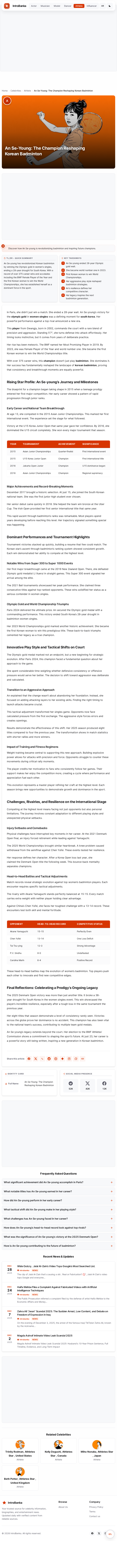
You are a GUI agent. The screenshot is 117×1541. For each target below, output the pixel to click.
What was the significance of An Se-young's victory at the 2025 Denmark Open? (51, 1236)
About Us (63, 1507)
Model (57, 6)
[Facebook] (92, 1533)
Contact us (94, 1516)
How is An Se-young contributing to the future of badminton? (40, 1245)
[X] (99, 1533)
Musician (45, 6)
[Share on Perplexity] (69, 1058)
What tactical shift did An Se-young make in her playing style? (40, 1209)
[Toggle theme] (109, 6)
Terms (92, 1511)
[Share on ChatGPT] (55, 1058)
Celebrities (16, 90)
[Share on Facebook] (29, 1058)
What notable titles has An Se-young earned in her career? (38, 1191)
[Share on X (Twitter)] (35, 1058)
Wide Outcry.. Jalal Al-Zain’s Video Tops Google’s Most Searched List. (56, 1266)
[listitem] (20, 1450)
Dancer (67, 6)
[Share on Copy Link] (82, 1058)
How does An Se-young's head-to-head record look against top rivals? (45, 1227)
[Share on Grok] (76, 1058)
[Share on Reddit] (49, 1058)
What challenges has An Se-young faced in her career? (36, 1218)
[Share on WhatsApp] (42, 1058)
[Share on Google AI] (62, 1058)
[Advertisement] (58, 38)
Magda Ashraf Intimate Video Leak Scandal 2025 (45, 1335)
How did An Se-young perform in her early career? (33, 1200)
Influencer (92, 6)
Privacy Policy (96, 1507)
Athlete (79, 6)
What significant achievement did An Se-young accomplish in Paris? (43, 1182)
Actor (34, 6)
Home (5, 90)
